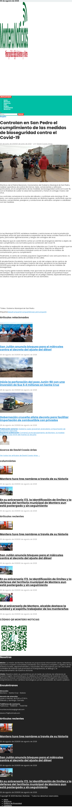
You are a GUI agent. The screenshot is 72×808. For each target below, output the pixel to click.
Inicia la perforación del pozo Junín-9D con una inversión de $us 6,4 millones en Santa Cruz (32, 383)
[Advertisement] (36, 83)
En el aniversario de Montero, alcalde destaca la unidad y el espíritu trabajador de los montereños (34, 607)
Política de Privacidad (13, 803)
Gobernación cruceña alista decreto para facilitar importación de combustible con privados (34, 418)
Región (6, 106)
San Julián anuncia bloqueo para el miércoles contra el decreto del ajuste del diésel (31, 348)
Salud (10, 312)
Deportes (7, 103)
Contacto (8, 805)
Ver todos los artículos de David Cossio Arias (20, 455)
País (5, 105)
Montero (7, 102)
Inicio (6, 100)
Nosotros (7, 109)
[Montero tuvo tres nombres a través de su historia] (6, 474)
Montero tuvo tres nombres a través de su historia (34, 479)
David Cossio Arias (44, 144)
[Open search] (1, 112)
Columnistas (8, 108)
